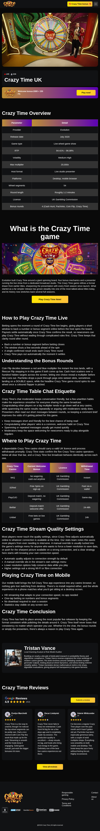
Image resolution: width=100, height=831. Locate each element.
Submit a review (83, 700)
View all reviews (50, 767)
